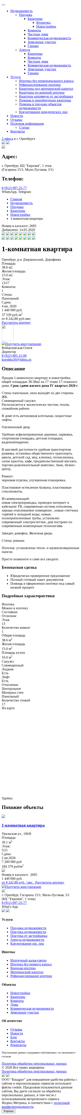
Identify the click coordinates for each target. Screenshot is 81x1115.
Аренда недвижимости (27, 939)
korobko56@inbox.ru (16, 359)
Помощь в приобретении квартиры (45, 100)
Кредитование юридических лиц (43, 112)
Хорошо (8, 1111)
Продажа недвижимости (28, 928)
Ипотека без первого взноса (31, 964)
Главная (16, 199)
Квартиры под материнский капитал (46, 88)
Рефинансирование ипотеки (40, 85)
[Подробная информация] (3, 871)
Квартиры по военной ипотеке (42, 92)
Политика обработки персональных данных (34, 1063)
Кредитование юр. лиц (27, 943)
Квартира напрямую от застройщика (46, 96)
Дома (14, 1004)
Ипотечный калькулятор (28, 960)
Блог (13, 1037)
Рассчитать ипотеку (16, 322)
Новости (16, 116)
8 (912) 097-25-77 (14, 188)
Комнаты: (9, 287)
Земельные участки (42, 42)
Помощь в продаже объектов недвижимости (40, 106)
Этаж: (6, 279)
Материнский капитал (26, 972)
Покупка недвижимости (28, 932)
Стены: (7, 294)
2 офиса (7, 139)
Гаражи (33, 46)
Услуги (15, 77)
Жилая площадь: (14, 271)
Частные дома (38, 34)
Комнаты (34, 30)
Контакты (17, 131)
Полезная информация (27, 123)
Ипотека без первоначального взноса (46, 81)
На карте (8, 708)
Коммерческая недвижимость (49, 38)
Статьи (24, 127)
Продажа (25, 15)
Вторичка (43, 22)
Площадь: (9, 263)
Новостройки (46, 26)
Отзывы (16, 120)
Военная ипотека (23, 968)
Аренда (24, 50)
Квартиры (35, 19)
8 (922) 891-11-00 (14, 355)
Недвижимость (21, 11)
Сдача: (6, 302)
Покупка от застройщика (28, 936)
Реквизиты (18, 1045)
